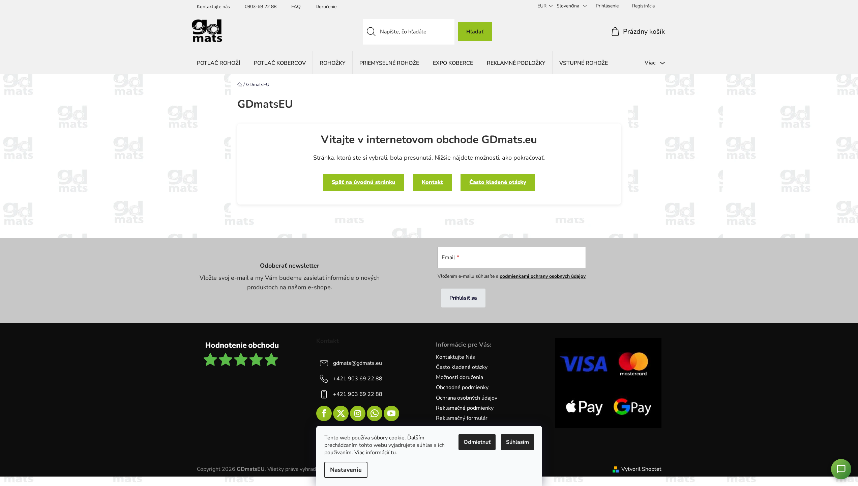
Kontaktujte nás (213, 6)
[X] (341, 413)
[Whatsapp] (374, 413)
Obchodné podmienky (462, 387)
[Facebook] (324, 413)
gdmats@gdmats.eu (357, 363)
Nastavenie (346, 470)
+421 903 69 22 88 (357, 378)
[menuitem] (218, 63)
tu (393, 452)
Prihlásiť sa (463, 298)
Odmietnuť (477, 442)
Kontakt (432, 182)
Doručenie (326, 6)
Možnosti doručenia (459, 377)
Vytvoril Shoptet (641, 469)
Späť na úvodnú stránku (363, 182)
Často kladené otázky (497, 182)
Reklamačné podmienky (465, 408)
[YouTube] (391, 413)
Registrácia (643, 6)
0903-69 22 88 (260, 6)
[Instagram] (357, 413)
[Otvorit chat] (841, 469)
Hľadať (474, 31)
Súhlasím (517, 442)
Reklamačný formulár (461, 418)
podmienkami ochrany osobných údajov (543, 276)
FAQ (296, 6)
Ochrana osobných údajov (466, 398)
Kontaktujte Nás (455, 357)
